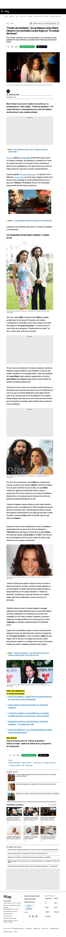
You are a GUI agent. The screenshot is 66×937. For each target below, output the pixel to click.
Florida (6, 16)
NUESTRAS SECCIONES (50, 896)
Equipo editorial (7, 900)
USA (22, 765)
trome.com (45, 928)
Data (55, 903)
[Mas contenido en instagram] (36, 916)
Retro (56, 907)
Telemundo (29, 765)
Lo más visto (12, 772)
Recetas (56, 912)
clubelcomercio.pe (18, 928)
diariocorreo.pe (54, 928)
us (46, 903)
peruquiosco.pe (7, 931)
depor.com (37, 928)
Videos (56, 898)
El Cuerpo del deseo (49, 763)
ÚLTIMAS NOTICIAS (14, 847)
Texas (17, 16)
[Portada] (7, 899)
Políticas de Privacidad (30, 899)
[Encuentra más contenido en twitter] (12, 47)
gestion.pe (29, 928)
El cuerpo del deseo (28, 174)
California (12, 16)
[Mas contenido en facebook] (29, 916)
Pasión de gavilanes (14, 763)
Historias (47, 916)
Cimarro (9, 158)
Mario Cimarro (27, 763)
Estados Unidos (15, 765)
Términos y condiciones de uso (32, 896)
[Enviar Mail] (7, 94)
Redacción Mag (14, 94)
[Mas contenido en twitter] (33, 916)
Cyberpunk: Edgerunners (55, 16)
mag (15, 931)
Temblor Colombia (38, 16)
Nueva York (22, 16)
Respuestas (48, 898)
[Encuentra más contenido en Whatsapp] (16, 47)
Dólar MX (46, 16)
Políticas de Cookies (29, 902)
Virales (47, 912)
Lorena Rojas (19, 177)
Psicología (29, 16)
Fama (46, 907)
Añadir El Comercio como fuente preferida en (44, 23)
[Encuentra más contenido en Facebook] (8, 47)
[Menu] (3, 11)
